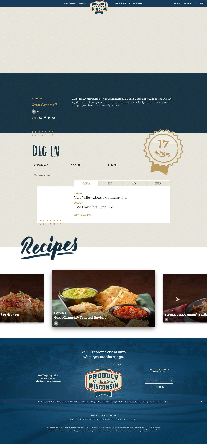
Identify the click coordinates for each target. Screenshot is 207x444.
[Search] (195, 3)
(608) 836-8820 (48, 378)
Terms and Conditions (159, 401)
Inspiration (120, 3)
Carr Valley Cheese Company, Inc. (101, 197)
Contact (104, 415)
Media (113, 415)
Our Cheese (69, 3)
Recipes (81, 3)
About (94, 415)
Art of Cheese (135, 3)
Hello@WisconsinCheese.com (48, 381)
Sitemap (133, 419)
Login (202, 3)
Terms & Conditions (106, 419)
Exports (187, 3)
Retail (177, 3)
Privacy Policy (142, 401)
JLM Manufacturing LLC (94, 207)
